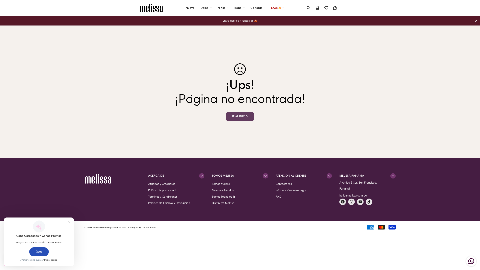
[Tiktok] (369, 202)
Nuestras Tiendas (223, 190)
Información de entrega (291, 190)
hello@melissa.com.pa (353, 195)
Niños (221, 8)
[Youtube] (360, 202)
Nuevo (190, 8)
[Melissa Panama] (151, 8)
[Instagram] (351, 202)
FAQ (278, 196)
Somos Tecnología (223, 196)
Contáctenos (284, 184)
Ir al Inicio (240, 116)
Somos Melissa (221, 184)
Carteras (256, 8)
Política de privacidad (162, 190)
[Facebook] (342, 202)
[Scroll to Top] (472, 249)
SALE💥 (276, 8)
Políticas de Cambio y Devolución (169, 203)
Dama (204, 8)
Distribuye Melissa (223, 203)
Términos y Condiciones (162, 196)
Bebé (238, 8)
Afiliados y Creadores (161, 184)
